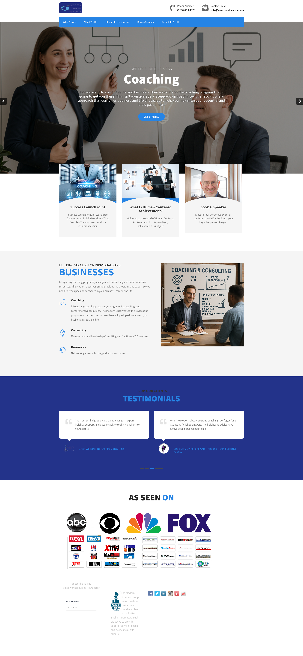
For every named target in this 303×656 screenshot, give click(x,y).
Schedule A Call (170, 22)
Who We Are (69, 22)
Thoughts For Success (117, 22)
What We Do (90, 22)
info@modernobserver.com (227, 10)
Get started (151, 116)
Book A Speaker (145, 22)
